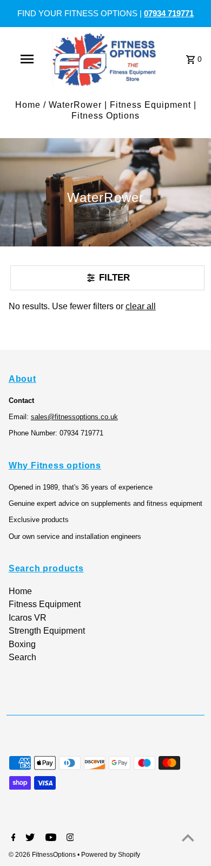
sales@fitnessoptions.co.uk (74, 417)
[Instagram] (69, 838)
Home (28, 104)
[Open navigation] (27, 59)
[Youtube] (49, 838)
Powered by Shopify (110, 854)
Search (22, 657)
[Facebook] (12, 838)
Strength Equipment (47, 630)
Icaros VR (28, 617)
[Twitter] (29, 838)
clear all (141, 306)
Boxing (22, 644)
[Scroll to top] (188, 837)
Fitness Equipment (45, 604)
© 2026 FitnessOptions (43, 854)
